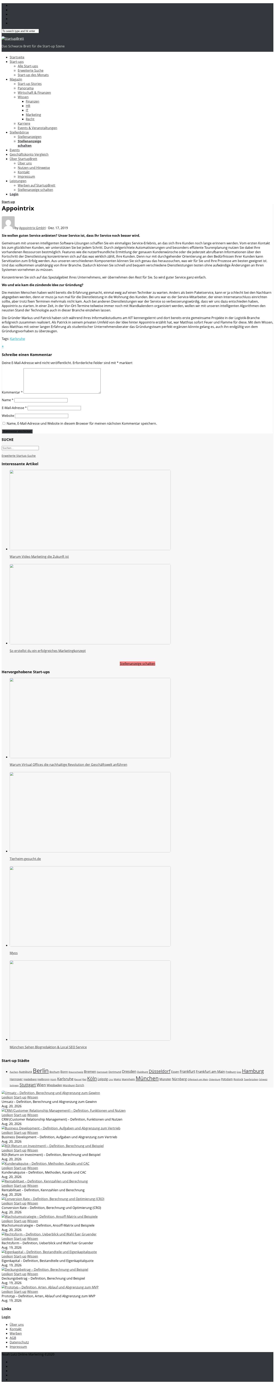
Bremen (90, 1071)
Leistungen (18, 181)
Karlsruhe (17, 339)
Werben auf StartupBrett (36, 185)
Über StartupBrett (23, 159)
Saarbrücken (251, 1079)
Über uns (25, 163)
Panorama (26, 88)
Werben (16, 1333)
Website (8, 415)
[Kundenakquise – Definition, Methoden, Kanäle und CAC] (45, 1163)
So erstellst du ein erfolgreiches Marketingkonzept (48, 651)
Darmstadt (102, 1071)
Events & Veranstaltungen (37, 128)
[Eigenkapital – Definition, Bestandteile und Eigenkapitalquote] (49, 1252)
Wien (41, 1084)
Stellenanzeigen (29, 137)
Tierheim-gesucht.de (25, 859)
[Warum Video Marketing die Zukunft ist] (90, 549)
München (147, 1078)
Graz (239, 1071)
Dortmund (115, 1072)
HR (28, 106)
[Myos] (90, 945)
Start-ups (17, 61)
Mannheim (128, 1079)
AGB (13, 1338)
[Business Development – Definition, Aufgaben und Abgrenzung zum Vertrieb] (61, 1128)
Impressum (26, 176)
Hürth (53, 1079)
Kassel (78, 1079)
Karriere (24, 123)
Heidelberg (30, 1079)
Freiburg (231, 1072)
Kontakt (24, 172)
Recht (30, 119)
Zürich (79, 1085)
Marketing (33, 114)
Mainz (117, 1079)
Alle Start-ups (28, 66)
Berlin (41, 1071)
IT (27, 110)
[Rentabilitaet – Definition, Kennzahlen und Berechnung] (45, 1181)
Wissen (23, 97)
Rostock (238, 1079)
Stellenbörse (19, 132)
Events (15, 150)
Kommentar (12, 392)
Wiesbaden (54, 1085)
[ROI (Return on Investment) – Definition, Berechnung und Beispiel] (53, 1146)
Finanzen (32, 101)
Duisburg (142, 1072)
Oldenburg (214, 1079)
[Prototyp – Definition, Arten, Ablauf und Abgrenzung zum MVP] (50, 1287)
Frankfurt (187, 1071)
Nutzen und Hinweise (34, 167)
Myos (14, 953)
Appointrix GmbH (32, 228)
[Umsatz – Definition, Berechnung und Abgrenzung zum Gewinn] (51, 1093)
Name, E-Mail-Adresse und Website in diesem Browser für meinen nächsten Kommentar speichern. (82, 423)
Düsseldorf (159, 1071)
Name (7, 400)
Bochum (55, 1072)
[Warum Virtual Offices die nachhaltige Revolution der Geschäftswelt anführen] (90, 757)
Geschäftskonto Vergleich (29, 154)
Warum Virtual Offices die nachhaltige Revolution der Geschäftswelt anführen (68, 764)
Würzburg (69, 1085)
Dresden (129, 1071)
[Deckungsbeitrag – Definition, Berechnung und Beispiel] (45, 1269)
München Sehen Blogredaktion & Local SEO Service (48, 1047)
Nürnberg (179, 1079)
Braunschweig (76, 1072)
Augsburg (25, 1072)
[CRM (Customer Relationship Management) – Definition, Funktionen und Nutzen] (64, 1110)
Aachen (14, 1072)
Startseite (17, 57)
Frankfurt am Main (210, 1071)
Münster (165, 1079)
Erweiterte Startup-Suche (19, 456)
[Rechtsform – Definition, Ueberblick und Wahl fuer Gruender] (49, 1234)
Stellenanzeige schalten (35, 190)
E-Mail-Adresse (14, 408)
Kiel (84, 1079)
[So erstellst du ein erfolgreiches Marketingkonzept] (90, 643)
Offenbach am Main (198, 1079)
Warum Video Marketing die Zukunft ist (39, 556)
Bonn (64, 1072)
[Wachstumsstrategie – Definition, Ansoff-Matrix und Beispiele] (50, 1216)
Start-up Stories (30, 84)
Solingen (14, 1085)
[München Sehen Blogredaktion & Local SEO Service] (90, 1039)
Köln (92, 1078)
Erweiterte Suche (30, 70)
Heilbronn (43, 1079)
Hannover (16, 1079)
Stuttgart (28, 1084)
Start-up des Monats (33, 75)
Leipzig (103, 1079)
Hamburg (253, 1070)
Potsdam (227, 1079)
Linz (111, 1079)
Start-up (8, 202)
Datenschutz (19, 1342)
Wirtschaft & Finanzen (34, 92)
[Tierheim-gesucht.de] (90, 851)
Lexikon (7, 1097)
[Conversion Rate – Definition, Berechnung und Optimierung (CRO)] (53, 1199)
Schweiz (263, 1079)
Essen (175, 1072)
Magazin (16, 79)
